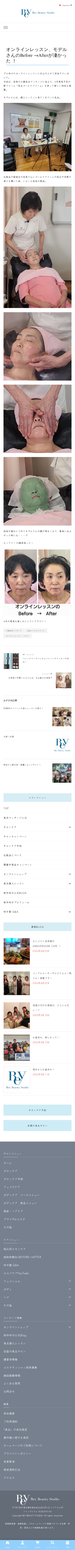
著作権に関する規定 (16, 1437)
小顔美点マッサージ (14, 631)
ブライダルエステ (14, 1219)
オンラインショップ (15, 874)
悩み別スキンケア (14, 1249)
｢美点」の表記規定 (15, 1429)
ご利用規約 (10, 1421)
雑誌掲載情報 (11, 1375)
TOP (6, 808)
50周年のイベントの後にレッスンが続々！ (23, 708)
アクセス (8, 1477)
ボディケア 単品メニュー (20, 1203)
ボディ (7, 1289)
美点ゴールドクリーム (36, 631)
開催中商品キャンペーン (17, 864)
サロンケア (10, 827)
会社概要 (9, 1413)
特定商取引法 (11, 1469)
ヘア (6, 1297)
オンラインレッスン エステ (17, 636)
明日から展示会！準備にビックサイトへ (22, 764)
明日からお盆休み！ (44, 1069)
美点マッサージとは (15, 817)
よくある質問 (11, 1383)
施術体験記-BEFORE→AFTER (22, 1257)
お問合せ (9, 1391)
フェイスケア (11, 1187)
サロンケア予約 (12, 846)
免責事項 (9, 1461)
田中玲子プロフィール (16, 902)
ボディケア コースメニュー (21, 1195)
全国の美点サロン (37, 1125)
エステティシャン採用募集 (20, 1367)
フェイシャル (11, 1281)
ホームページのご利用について (22, 1445)
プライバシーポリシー (17, 1453)
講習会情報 (10, 1359)
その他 (7, 1227)
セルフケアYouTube (16, 1273)
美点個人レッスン (13, 883)
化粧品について (12, 855)
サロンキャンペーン (15, 836)
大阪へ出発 (8, 736)
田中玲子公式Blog (15, 893)
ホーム (7, 1163)
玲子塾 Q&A (10, 911)
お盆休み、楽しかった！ (46, 1037)
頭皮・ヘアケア (13, 1211)
